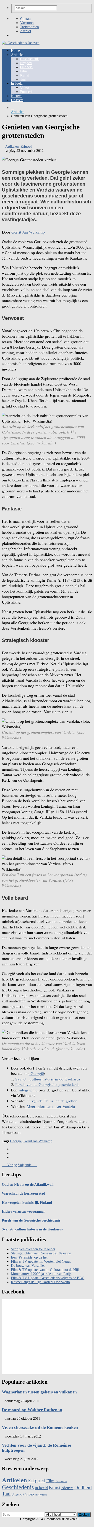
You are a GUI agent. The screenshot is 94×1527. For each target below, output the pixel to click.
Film (23, 71)
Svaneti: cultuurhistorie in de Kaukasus (47, 1079)
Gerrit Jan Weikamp (28, 232)
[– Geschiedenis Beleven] (47, 43)
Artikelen (17, 55)
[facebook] (12, 1149)
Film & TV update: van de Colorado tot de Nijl (45, 1270)
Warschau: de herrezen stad (23, 1193)
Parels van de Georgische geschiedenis (47, 1084)
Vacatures (27, 23)
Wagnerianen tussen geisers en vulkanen (39, 1392)
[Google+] (19, 35)
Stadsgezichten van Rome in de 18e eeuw (41, 1253)
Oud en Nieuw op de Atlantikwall (27, 1184)
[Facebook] (12, 35)
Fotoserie (26, 92)
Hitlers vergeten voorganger (23, 1211)
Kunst (24, 75)
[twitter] (12, 1153)
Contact (25, 19)
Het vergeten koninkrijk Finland (27, 1202)
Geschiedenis (29, 59)
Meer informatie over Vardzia (50, 1106)
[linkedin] (12, 1157)
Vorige (11, 1165)
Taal (23, 79)
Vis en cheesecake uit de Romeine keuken (40, 1427)
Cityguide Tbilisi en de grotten (52, 1101)
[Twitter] (16, 35)
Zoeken (84, 1514)
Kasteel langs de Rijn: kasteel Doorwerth (40, 1282)
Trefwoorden (29, 27)
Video (24, 87)
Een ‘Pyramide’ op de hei (29, 1257)
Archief (25, 31)
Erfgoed (26, 63)
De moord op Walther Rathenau (32, 1409)
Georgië (36, 1073)
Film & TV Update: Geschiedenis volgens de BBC (47, 1278)
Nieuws (16, 96)
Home (15, 51)
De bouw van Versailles (28, 1265)
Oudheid (26, 67)
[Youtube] (27, 35)
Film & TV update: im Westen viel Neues (41, 1261)
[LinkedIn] (23, 35)
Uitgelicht (17, 1494)
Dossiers (17, 100)
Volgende (26, 1165)
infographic (29, 1090)
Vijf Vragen (41, 1494)
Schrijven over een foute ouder (33, 1249)
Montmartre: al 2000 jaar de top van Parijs (41, 1274)
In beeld (17, 83)
